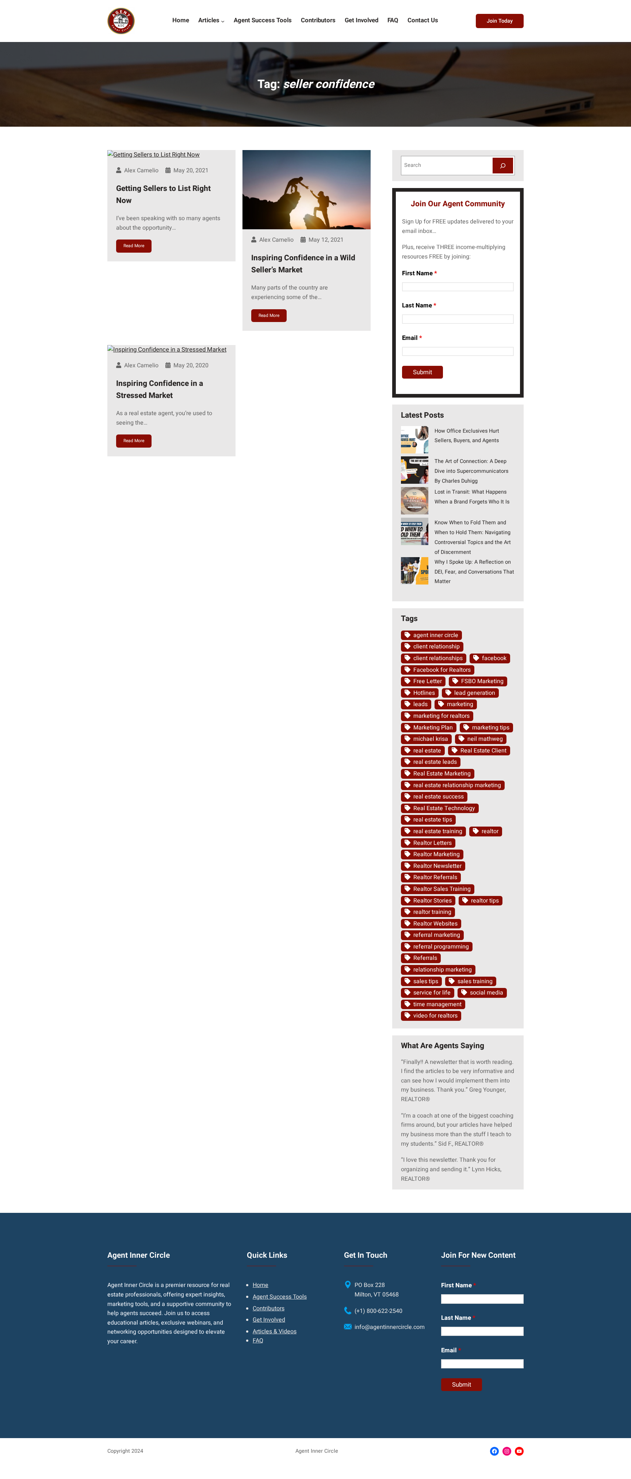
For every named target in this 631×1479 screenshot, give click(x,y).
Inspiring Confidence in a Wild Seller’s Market (303, 264)
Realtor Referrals (435, 877)
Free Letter (427, 681)
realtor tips (485, 900)
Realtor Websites (435, 923)
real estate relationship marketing (457, 785)
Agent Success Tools (280, 1296)
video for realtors (435, 1015)
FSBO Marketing (482, 681)
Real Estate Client (483, 750)
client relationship (436, 646)
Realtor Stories (432, 900)
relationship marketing (442, 969)
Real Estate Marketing (442, 773)
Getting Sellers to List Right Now (163, 195)
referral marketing (436, 935)
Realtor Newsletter (437, 866)
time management (437, 1004)
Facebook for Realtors (442, 670)
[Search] (503, 165)
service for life (432, 992)
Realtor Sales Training (442, 889)
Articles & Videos (275, 1331)
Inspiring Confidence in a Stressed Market (159, 390)
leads (420, 704)
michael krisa (430, 739)
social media (486, 992)
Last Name (419, 305)
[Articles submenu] (223, 21)
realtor (490, 831)
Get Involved (269, 1319)
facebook (494, 658)
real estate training (437, 831)
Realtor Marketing (436, 854)
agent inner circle (435, 635)
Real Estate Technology (444, 808)
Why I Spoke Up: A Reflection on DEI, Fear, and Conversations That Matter (474, 572)
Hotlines (424, 693)
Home (260, 1285)
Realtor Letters (432, 843)
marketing (460, 704)
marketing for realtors (441, 716)
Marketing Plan (433, 727)
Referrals (425, 958)
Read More (133, 245)
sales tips (425, 981)
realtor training (432, 912)
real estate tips (432, 819)
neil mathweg (485, 739)
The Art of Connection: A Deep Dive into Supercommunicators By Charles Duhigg (471, 471)
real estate (427, 750)
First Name (419, 273)
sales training (475, 981)
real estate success (438, 796)
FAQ (258, 1340)
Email (412, 337)
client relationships (438, 658)
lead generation (474, 693)
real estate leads (435, 762)
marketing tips (490, 727)
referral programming (441, 946)
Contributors (268, 1308)
